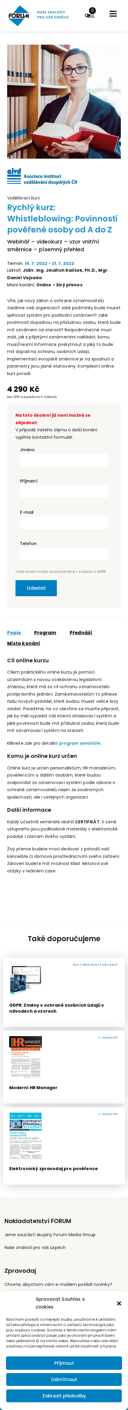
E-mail (27, 512)
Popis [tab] (14, 632)
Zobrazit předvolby (64, 1396)
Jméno (27, 450)
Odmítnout (64, 1379)
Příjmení (29, 481)
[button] (119, 1303)
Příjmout (64, 1363)
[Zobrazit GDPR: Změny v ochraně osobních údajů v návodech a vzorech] (64, 992)
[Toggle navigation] (113, 13)
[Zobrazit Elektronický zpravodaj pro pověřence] (64, 1145)
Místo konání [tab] (23, 643)
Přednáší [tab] (81, 632)
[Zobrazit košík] (88, 16)
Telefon (28, 543)
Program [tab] (45, 632)
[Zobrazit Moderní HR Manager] (64, 1067)
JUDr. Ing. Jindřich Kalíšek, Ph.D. (59, 270)
